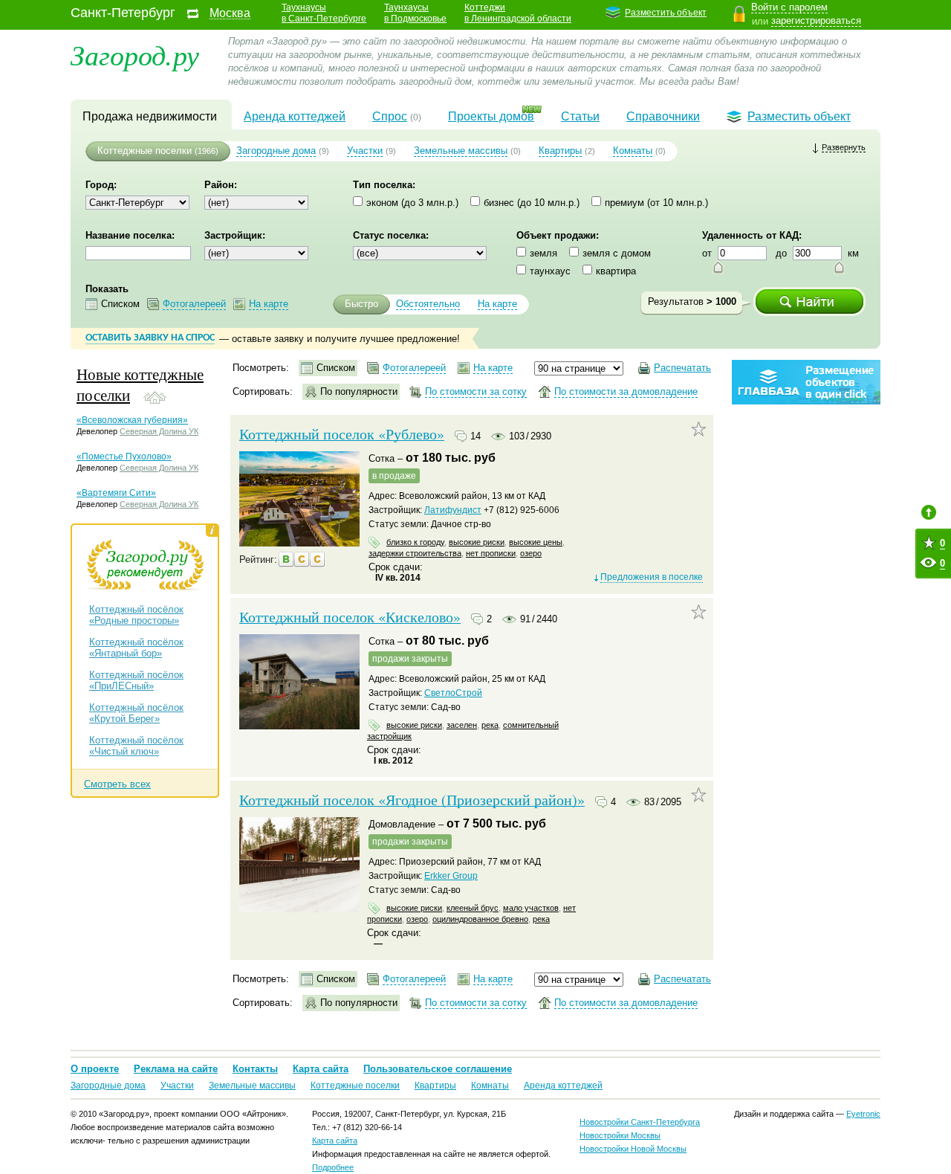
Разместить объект (666, 12)
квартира (616, 271)
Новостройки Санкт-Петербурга (640, 1121)
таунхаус (550, 271)
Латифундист (452, 510)
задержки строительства (415, 553)
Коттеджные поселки (144, 150)
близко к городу (415, 542)
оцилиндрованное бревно (480, 919)
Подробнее (333, 1167)
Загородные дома (276, 150)
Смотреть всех (117, 784)
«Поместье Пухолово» (124, 456)
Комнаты (632, 150)
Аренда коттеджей (294, 116)
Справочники (663, 116)
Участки (365, 150)
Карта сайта (320, 1068)
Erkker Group (451, 876)
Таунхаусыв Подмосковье (415, 13)
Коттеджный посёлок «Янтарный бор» (136, 647)
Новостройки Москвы (620, 1135)
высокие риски (476, 542)
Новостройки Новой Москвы (633, 1148)
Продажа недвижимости (149, 116)
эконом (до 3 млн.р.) (412, 202)
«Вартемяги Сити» (116, 493)
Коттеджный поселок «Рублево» (341, 434)
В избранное (698, 429)
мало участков (531, 907)
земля (543, 253)
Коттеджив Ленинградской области (517, 13)
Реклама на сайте (176, 1068)
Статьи (580, 116)
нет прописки (491, 553)
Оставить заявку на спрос (150, 338)
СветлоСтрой (453, 693)
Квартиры (560, 150)
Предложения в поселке (651, 577)
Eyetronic (863, 1113)
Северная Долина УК (159, 431)
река (490, 724)
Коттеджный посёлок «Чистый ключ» (136, 746)
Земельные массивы (460, 150)
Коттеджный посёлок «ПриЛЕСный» (136, 680)
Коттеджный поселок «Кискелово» (350, 617)
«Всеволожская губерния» (132, 420)
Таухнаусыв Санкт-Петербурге (324, 13)
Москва (230, 13)
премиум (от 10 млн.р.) (656, 202)
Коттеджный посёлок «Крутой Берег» (136, 713)
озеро (531, 553)
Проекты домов (491, 116)
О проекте (95, 1068)
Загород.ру (135, 54)
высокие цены (535, 542)
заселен (462, 724)
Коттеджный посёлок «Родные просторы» (136, 615)
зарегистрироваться (816, 20)
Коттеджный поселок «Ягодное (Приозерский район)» (412, 800)
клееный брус (473, 907)
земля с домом (616, 253)
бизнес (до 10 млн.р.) (532, 202)
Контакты (255, 1068)
